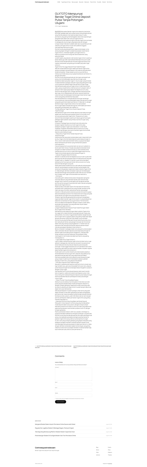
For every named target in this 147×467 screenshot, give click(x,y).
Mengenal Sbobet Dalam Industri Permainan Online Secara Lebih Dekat (55, 424)
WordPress (110, 463)
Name (56, 382)
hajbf (60, 26)
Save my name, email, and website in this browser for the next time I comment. (70, 398)
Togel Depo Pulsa (65, 26)
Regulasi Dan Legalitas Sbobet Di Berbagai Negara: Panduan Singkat (54, 428)
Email (56, 387)
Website (56, 393)
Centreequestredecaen (42, 2)
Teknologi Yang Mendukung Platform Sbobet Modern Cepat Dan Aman (55, 432)
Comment (57, 367)
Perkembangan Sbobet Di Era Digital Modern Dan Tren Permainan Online (55, 435)
